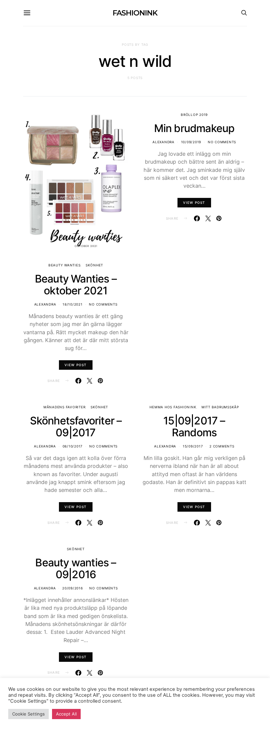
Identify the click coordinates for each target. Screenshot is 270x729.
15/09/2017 (193, 446)
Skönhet (94, 265)
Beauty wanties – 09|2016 (75, 568)
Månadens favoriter (64, 407)
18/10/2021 (73, 304)
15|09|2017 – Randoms (194, 426)
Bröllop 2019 (194, 115)
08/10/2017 (73, 446)
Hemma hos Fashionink (172, 407)
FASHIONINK (135, 13)
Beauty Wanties (64, 265)
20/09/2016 (72, 588)
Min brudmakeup (194, 128)
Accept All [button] (66, 713)
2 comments (221, 446)
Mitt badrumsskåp (220, 407)
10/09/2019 (191, 142)
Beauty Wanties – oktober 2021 (76, 284)
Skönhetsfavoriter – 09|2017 (76, 426)
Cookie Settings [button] (28, 713)
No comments (103, 304)
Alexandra (45, 304)
